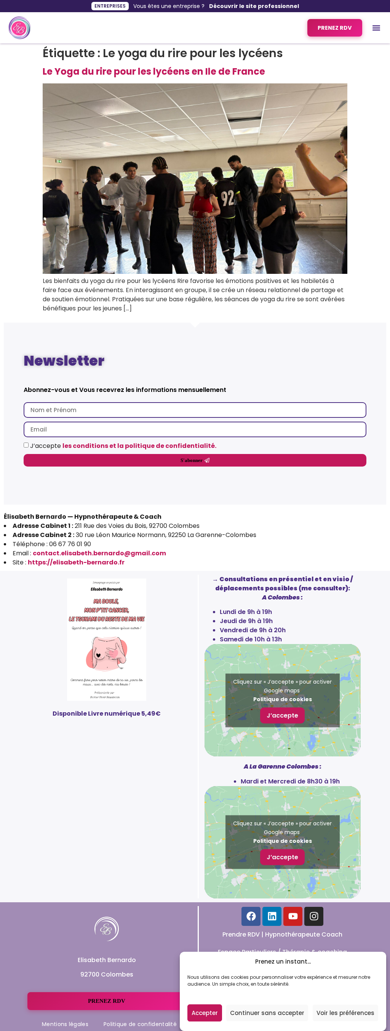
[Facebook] (251, 916)
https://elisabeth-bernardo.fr (76, 562)
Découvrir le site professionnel (254, 6)
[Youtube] (292, 916)
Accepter (205, 1013)
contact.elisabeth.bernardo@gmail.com (99, 553)
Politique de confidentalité (140, 1024)
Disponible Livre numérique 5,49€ (107, 713)
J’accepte (123, 445)
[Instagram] (313, 916)
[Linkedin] (271, 916)
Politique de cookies (282, 699)
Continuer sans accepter (267, 1013)
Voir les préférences (345, 1013)
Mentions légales (65, 1024)
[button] (376, 28)
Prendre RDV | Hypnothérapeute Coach (282, 934)
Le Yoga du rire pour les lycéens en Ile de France (154, 71)
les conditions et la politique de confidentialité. (139, 445)
